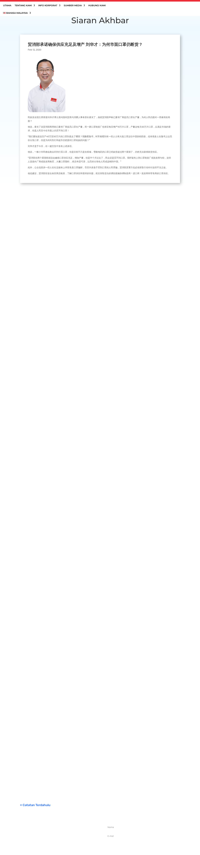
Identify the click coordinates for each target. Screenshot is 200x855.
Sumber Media (73, 5)
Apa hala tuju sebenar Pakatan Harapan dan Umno (56, 571)
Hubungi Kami (97, 5)
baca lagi (28, 316)
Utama (7, 5)
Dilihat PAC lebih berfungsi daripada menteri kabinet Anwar (63, 432)
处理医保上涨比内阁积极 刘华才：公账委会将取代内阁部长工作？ (64, 302)
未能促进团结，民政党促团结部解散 (45, 745)
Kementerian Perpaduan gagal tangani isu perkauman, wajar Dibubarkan (71, 779)
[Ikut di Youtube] (71, 842)
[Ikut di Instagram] (64, 842)
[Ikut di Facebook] (50, 842)
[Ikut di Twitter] (57, 842)
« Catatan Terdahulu (35, 805)
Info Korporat (47, 5)
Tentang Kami (23, 5)
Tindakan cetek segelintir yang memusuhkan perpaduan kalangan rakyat (71, 702)
